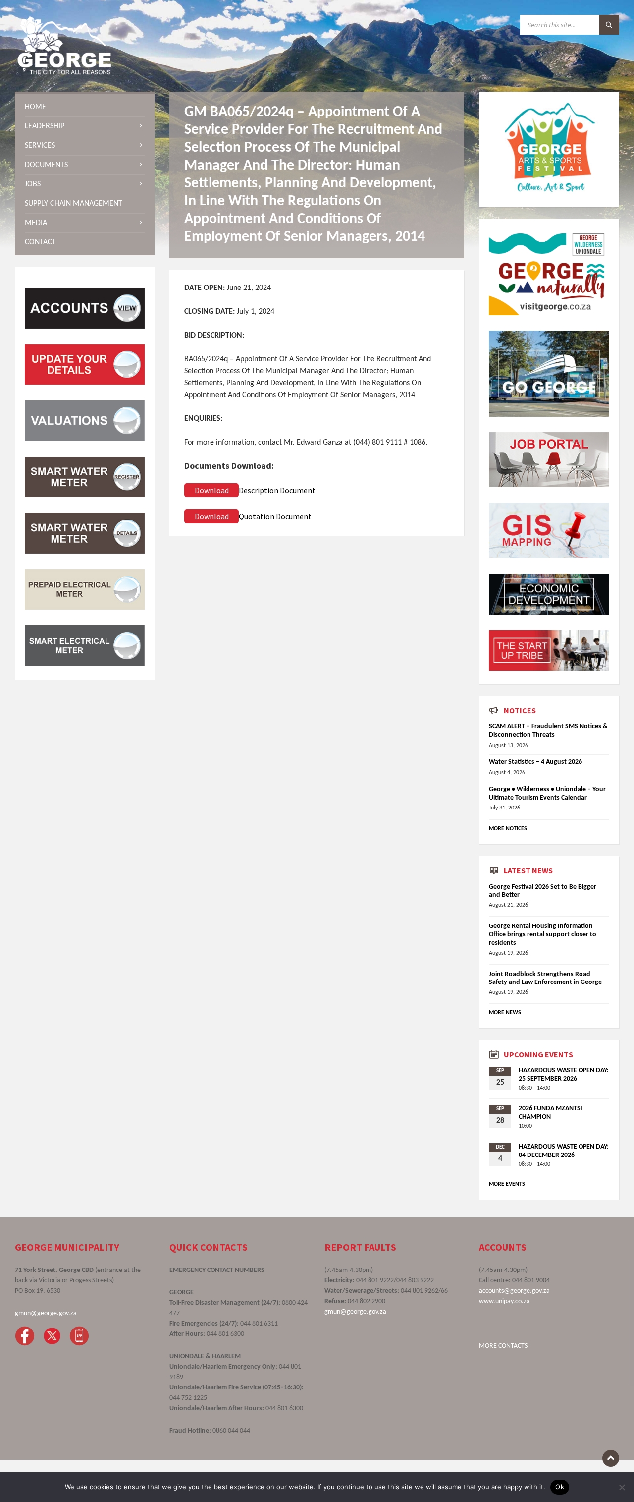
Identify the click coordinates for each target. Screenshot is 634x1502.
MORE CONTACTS (503, 1346)
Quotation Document (275, 516)
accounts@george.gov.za (514, 1291)
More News (505, 1013)
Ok (559, 1487)
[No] (622, 1487)
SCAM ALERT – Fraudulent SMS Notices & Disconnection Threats (548, 731)
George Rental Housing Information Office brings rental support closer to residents (542, 935)
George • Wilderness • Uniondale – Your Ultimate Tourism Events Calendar (547, 794)
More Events (507, 1184)
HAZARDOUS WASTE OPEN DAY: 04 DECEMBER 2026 (564, 1151)
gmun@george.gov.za (46, 1313)
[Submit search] (609, 25)
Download (212, 490)
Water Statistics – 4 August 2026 (535, 762)
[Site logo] (64, 72)
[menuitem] (85, 107)
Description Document (277, 490)
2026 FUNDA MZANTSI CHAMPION (550, 1113)
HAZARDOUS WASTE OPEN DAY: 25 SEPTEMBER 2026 (564, 1075)
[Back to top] (610, 1458)
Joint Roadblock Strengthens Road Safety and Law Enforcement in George (545, 978)
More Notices (508, 829)
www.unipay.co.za (504, 1301)
